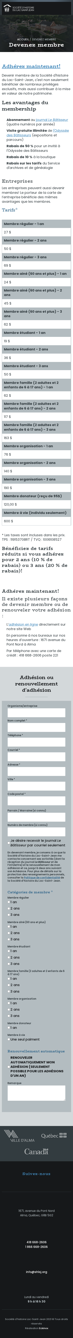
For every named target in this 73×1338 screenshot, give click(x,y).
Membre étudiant (18, 946)
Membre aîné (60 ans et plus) (26, 922)
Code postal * (16, 794)
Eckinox (43, 1328)
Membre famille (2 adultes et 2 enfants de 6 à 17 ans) (36, 973)
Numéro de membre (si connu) (27, 825)
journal (52, 119)
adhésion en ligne (23, 624)
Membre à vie (16, 1035)
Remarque (14, 1083)
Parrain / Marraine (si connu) (26, 810)
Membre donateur (19, 1023)
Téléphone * (15, 735)
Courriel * (13, 750)
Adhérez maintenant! (31, 66)
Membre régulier (18, 897)
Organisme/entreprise (22, 706)
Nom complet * (17, 720)
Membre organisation (21, 999)
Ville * (11, 779)
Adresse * (13, 764)
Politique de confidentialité (42, 877)
